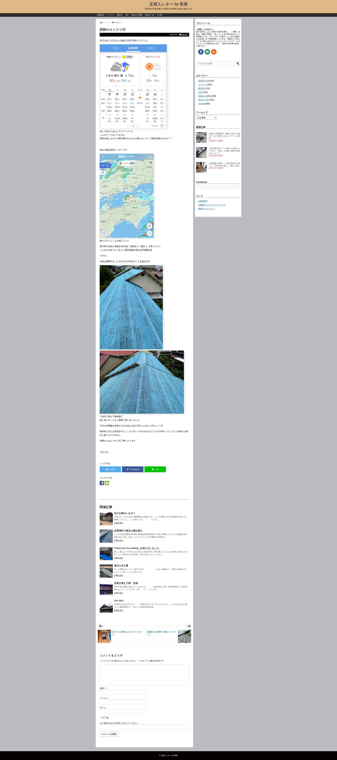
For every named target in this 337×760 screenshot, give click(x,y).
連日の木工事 (121, 565)
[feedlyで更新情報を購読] (107, 483)
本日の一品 (149, 15)
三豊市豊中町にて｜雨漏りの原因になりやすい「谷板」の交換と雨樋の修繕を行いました (224, 150)
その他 (159, 15)
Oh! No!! (119, 600)
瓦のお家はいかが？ (124, 513)
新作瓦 (119, 15)
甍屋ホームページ (206, 209)
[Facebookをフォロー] (102, 483)
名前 (103, 688)
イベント (110, 15)
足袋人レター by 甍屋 (168, 4)
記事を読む (118, 523)
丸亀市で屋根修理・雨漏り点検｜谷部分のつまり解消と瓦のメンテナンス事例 (224, 136)
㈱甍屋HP (202, 201)
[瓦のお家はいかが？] (106, 518)
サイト (103, 707)
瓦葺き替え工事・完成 (126, 583)
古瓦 (127, 15)
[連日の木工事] (106, 571)
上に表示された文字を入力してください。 (120, 723)
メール (104, 698)
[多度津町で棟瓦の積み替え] (106, 536)
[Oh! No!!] (106, 606)
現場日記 (100, 15)
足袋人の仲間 (136, 15)
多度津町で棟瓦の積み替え (128, 530)
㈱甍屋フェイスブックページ (212, 205)
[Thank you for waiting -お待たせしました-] (106, 553)
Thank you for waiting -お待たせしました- (137, 548)
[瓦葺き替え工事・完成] (106, 588)
